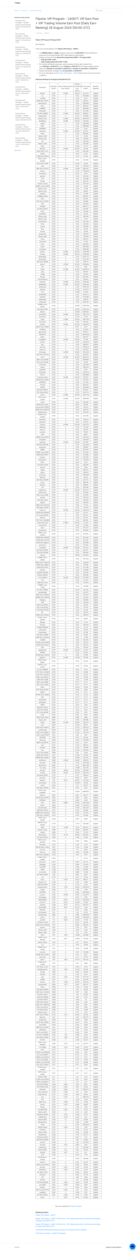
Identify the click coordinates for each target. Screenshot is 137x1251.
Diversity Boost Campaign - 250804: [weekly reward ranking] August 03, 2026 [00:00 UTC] (23, 64)
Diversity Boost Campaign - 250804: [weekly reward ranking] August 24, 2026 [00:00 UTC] (23, 25)
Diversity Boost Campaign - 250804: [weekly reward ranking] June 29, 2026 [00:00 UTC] (23, 129)
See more (17, 150)
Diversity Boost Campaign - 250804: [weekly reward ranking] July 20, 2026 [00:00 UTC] (23, 91)
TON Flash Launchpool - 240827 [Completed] (51, 1233)
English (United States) (113, 1247)
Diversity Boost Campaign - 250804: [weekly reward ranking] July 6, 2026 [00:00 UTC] (23, 117)
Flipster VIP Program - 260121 (45, 1215)
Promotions (24, 10)
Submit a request (76, 1206)
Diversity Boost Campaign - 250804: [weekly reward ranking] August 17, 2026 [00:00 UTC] (23, 38)
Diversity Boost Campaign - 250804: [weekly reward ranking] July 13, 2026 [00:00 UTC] (23, 104)
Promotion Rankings (35, 10)
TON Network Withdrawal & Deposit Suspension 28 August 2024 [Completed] (61, 1230)
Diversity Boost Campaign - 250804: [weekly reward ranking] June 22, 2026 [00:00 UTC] (23, 142)
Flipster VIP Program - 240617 (68, 73)
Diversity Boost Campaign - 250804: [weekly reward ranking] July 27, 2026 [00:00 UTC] (23, 78)
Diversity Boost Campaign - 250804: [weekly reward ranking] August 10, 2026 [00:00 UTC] (23, 51)
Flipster (16, 10)
